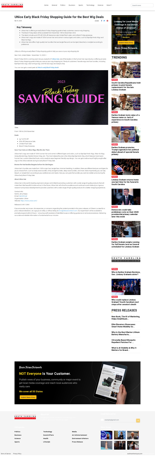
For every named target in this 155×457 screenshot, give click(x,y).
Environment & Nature (80, 438)
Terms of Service (6, 454)
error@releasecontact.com (68, 211)
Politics (62, 5)
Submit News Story (126, 43)
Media (74, 432)
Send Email (23, 196)
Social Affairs (48, 435)
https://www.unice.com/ (29, 201)
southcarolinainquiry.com (134, 454)
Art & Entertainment (79, 435)
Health (45, 438)
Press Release (77, 442)
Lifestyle (46, 442)
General (54, 5)
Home (46, 5)
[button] (101, 21)
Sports (81, 5)
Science (100, 5)
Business (72, 5)
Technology (90, 5)
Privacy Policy (17, 454)
